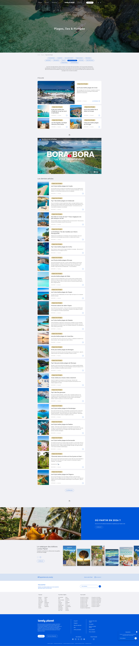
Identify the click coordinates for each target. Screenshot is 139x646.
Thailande (46, 606)
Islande (46, 597)
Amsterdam (60, 597)
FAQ (74, 627)
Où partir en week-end (96, 601)
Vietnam (67, 610)
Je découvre (40, 561)
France (39, 605)
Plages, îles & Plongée (72, 60)
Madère (67, 609)
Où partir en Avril (83, 601)
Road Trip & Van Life (89, 60)
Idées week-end (56, 60)
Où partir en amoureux (96, 602)
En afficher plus (69, 490)
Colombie (40, 602)
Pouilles (67, 598)
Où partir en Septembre (85, 607)
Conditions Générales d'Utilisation (68, 643)
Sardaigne (67, 602)
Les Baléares (68, 606)
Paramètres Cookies (88, 643)
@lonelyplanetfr (98, 577)
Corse (59, 601)
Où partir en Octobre (96, 597)
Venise (66, 607)
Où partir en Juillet (84, 605)
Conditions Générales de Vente (79, 643)
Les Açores (67, 605)
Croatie (40, 598)
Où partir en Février (84, 598)
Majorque (60, 606)
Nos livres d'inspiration (51, 636)
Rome (66, 601)
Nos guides (90, 2)
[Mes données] (101, 2)
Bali (59, 598)
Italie (45, 598)
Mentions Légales (50, 643)
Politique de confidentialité (58, 643)
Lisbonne (60, 602)
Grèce (39, 606)
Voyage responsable (74, 62)
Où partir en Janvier (84, 597)
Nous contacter (92, 631)
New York (60, 610)
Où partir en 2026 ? (96, 606)
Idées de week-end (77, 625)
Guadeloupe (60, 605)
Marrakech (60, 609)
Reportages (81, 60)
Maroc (45, 601)
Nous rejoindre (92, 629)
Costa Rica (40, 601)
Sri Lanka (46, 605)
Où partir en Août (84, 606)
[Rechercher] (96, 2)
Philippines (46, 602)
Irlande (39, 607)
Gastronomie (48, 60)
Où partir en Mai (83, 602)
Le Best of (63, 60)
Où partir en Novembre (96, 598)
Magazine (75, 623)
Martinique (60, 607)
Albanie (40, 597)
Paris (66, 597)
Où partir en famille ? (96, 605)
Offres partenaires (77, 629)
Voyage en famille (64, 62)
